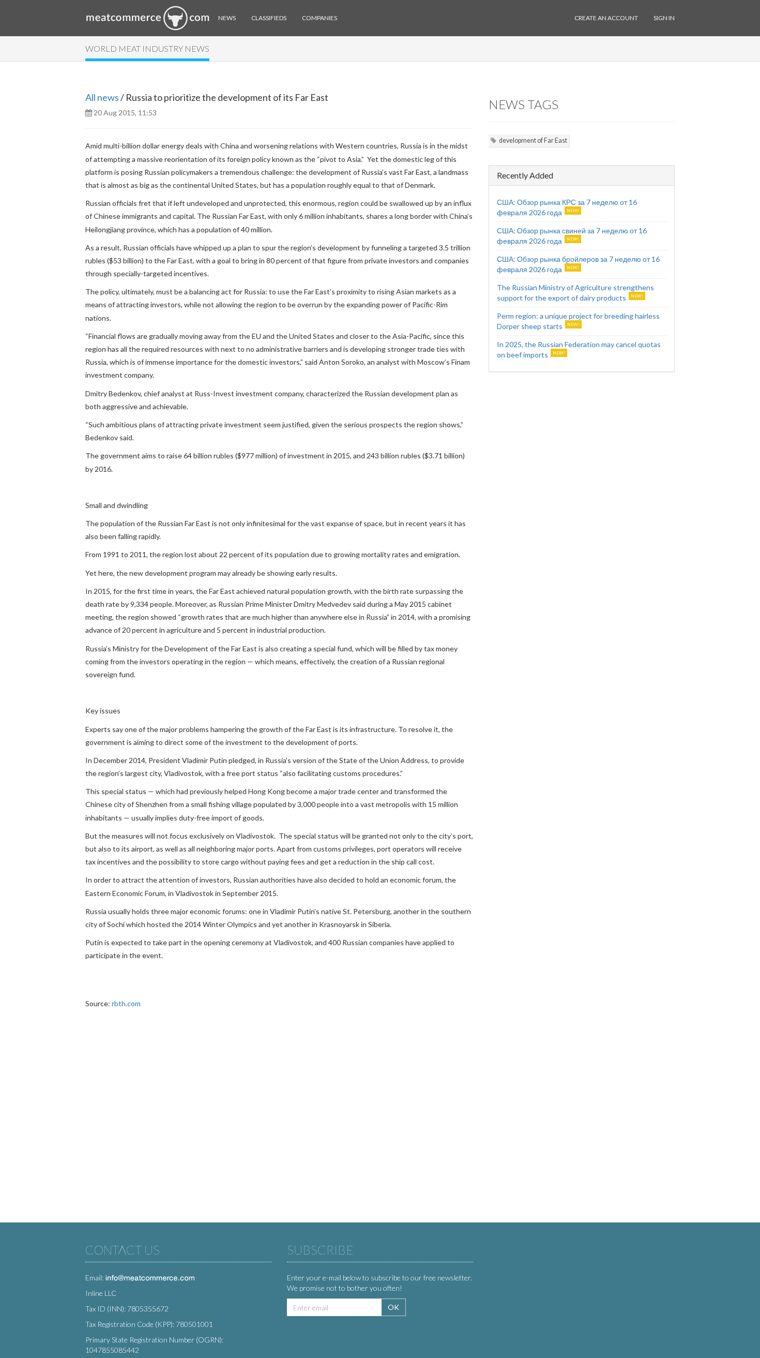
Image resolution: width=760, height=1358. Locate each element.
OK (393, 1307)
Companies (319, 18)
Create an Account (606, 18)
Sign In (664, 18)
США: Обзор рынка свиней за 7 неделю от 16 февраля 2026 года (572, 235)
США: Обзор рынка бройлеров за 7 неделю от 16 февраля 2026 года (578, 264)
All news (102, 97)
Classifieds (268, 18)
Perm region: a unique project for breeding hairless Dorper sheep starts (578, 321)
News (227, 18)
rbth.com (126, 1003)
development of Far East (533, 140)
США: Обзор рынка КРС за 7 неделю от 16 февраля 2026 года (567, 207)
